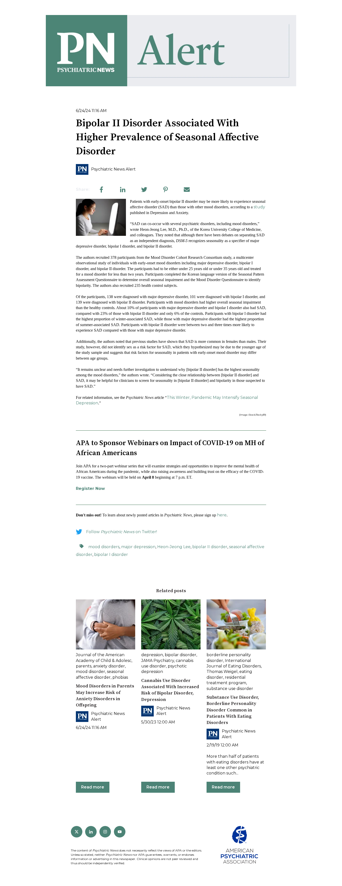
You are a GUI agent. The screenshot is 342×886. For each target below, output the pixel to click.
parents (83, 666)
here (222, 515)
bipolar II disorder (209, 546)
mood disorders (103, 546)
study (259, 207)
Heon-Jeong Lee (174, 546)
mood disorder (90, 671)
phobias (120, 677)
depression (152, 654)
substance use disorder (230, 688)
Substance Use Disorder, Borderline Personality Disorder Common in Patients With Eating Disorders (233, 709)
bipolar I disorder (111, 554)
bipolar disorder (180, 654)
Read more (92, 787)
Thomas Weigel (222, 671)
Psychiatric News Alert (113, 169)
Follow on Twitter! (121, 531)
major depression (138, 546)
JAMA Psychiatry (157, 660)
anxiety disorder (109, 666)
